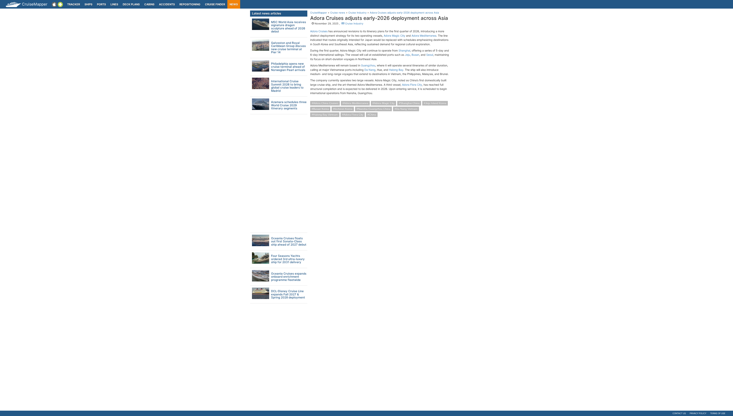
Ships (88, 4)
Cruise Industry (353, 23)
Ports (101, 4)
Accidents (167, 4)
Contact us (679, 413)
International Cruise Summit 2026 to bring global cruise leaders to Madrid (287, 86)
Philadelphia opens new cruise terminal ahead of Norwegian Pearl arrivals (288, 67)
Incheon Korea (343, 108)
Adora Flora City (412, 84)
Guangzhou (368, 65)
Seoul (429, 54)
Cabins (149, 4)
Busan (415, 54)
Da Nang (369, 69)
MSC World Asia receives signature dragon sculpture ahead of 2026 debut (288, 27)
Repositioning (189, 4)
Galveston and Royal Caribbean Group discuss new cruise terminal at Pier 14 (288, 47)
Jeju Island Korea (435, 103)
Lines (114, 4)
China (372, 114)
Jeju (407, 54)
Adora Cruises (319, 31)
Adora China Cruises (325, 103)
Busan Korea (321, 108)
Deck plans (131, 4)
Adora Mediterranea (424, 35)
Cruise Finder (215, 4)
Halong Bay (396, 69)
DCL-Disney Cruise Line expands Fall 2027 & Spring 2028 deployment (288, 294)
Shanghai (404, 50)
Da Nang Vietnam (406, 108)
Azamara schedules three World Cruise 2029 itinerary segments (289, 105)
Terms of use (717, 413)
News (234, 4)
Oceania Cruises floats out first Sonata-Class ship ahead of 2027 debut (288, 241)
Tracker (73, 4)
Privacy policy (698, 413)
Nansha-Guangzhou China (374, 108)
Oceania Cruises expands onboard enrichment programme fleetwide (288, 277)
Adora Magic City (394, 35)
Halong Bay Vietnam (325, 114)
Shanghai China (410, 103)
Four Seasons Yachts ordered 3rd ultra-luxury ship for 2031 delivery (288, 259)
